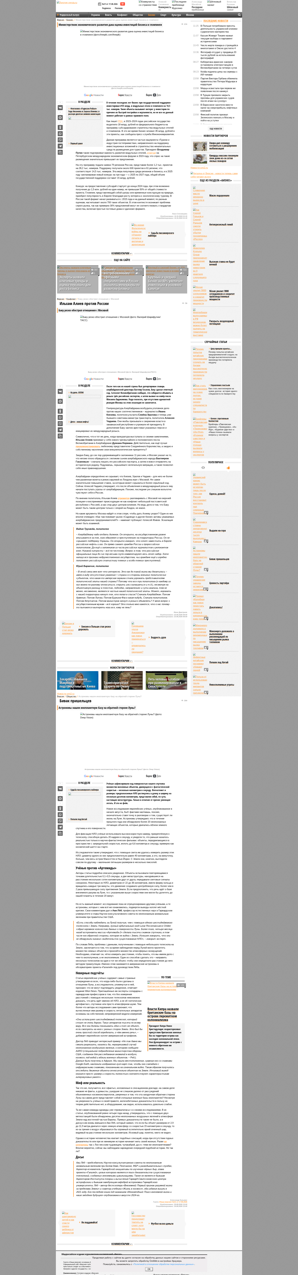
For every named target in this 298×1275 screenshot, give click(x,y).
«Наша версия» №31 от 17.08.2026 (173, 1202)
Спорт (163, 15)
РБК (120, 121)
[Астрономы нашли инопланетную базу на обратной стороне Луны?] (200, 559)
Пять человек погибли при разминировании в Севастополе (164, 682)
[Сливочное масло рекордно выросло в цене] (200, 195)
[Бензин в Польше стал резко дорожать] (69, 628)
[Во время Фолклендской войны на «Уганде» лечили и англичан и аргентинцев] (139, 234)
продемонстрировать (88, 446)
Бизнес (151, 15)
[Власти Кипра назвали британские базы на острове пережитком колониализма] (166, 993)
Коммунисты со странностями (165, 10)
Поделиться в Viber (60, 139)
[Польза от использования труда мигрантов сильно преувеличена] (200, 684)
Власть (108, 15)
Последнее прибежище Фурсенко (198, 10)
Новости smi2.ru (65, 693)
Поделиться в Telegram (60, 146)
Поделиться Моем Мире (60, 117)
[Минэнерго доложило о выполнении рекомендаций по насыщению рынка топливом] (200, 637)
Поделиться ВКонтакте (60, 107)
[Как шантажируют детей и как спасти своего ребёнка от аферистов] (69, 1222)
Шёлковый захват (232, 8)
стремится (124, 498)
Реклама (119, 8)
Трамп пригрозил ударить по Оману (116, 684)
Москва (190, 15)
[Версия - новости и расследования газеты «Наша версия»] (77, 7)
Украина (95, 15)
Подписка (106, 8)
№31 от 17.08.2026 (109, 3)
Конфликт (122, 15)
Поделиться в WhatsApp (60, 133)
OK (149, 1269)
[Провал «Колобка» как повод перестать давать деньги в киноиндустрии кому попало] (200, 607)
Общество (138, 15)
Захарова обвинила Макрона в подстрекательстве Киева (77, 682)
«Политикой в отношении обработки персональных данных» (163, 1264)
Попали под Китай (78, 819)
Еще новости (216, 128)
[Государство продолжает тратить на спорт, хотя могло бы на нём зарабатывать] (139, 1224)
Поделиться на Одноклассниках (60, 127)
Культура (176, 15)
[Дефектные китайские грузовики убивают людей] (200, 662)
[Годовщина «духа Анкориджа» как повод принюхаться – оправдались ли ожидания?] (139, 638)
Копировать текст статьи (60, 152)
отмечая (151, 152)
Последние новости (215, 21)
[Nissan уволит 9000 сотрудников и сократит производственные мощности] (200, 295)
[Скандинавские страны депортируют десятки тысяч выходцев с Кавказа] (200, 530)
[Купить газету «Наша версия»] (100, 4)
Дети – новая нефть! (79, 421)
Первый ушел (76, 143)
